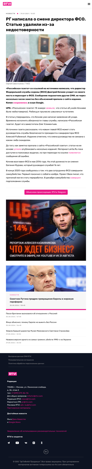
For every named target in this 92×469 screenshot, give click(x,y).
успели (17, 149)
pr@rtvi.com (27, 402)
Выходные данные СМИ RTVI (19, 356)
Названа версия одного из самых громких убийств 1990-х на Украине (38, 339)
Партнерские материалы (18, 408)
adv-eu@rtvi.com (28, 405)
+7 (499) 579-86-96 (20, 393)
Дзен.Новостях (19, 419)
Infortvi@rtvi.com (35, 396)
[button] (89, 3)
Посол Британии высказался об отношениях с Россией (31, 313)
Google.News (14, 422)
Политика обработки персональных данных (26, 363)
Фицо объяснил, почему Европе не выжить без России (31, 322)
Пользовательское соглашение (21, 360)
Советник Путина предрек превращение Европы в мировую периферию (42, 300)
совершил (75, 177)
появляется (74, 152)
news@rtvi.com (28, 399)
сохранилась (20, 102)
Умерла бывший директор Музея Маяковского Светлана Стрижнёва (37, 331)
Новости (10, 13)
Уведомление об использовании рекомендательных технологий (37, 431)
